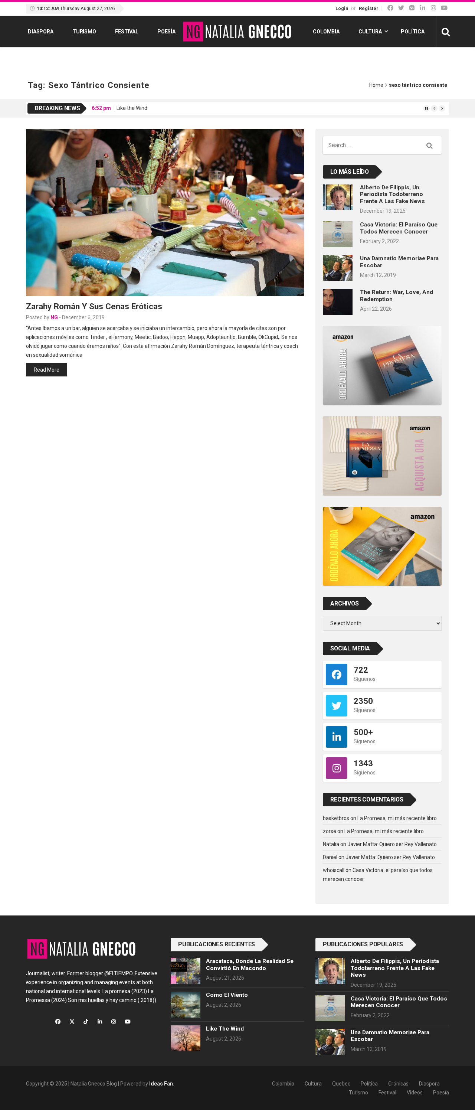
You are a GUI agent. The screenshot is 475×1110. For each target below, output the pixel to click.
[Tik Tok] (412, 8)
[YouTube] (444, 8)
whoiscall (333, 870)
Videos (415, 1093)
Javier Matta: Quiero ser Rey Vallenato (392, 844)
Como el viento (227, 995)
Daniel (330, 857)
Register (369, 8)
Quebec (341, 1084)
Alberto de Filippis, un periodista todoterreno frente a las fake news (392, 194)
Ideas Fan (161, 1084)
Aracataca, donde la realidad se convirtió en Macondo (250, 964)
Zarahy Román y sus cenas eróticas (94, 306)
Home (376, 85)
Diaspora (40, 32)
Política (413, 32)
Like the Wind (132, 108)
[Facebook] (390, 8)
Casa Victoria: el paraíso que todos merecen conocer (399, 228)
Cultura (370, 32)
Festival (126, 32)
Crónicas (398, 1084)
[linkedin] (423, 8)
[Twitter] (401, 8)
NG (54, 317)
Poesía (166, 32)
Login (341, 8)
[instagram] (433, 8)
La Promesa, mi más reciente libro (397, 818)
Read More (46, 370)
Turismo (84, 32)
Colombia (326, 32)
